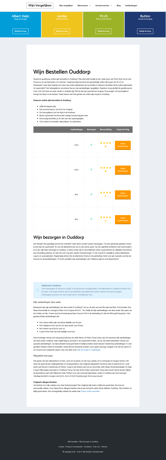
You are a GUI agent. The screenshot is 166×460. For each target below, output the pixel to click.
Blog (119, 5)
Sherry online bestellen (90, 391)
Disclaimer (88, 446)
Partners (104, 446)
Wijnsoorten (82, 5)
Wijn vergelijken (66, 5)
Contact (61, 446)
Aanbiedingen (131, 5)
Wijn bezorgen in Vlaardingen (88, 350)
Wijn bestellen (73, 441)
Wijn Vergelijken (39, 5)
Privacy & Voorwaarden (74, 446)
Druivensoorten (102, 5)
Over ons (96, 446)
